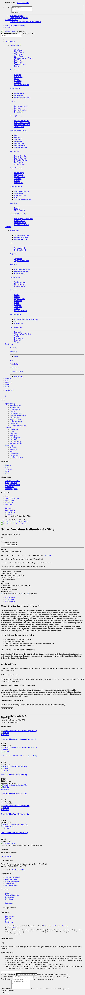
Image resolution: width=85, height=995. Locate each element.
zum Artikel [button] (5, 735)
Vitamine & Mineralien (18, 416)
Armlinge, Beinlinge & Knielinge (26, 319)
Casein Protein (19, 56)
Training (8, 918)
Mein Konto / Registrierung (15, 25)
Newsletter (9, 502)
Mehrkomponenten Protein (23, 58)
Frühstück (13, 450)
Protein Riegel (19, 173)
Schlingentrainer (20, 282)
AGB (7, 496)
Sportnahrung (10, 41)
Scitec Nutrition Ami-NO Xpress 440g (15, 814)
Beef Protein (18, 60)
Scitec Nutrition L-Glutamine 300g (14, 793)
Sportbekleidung (15, 442)
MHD (7, 384)
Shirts (16, 321)
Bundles (17, 208)
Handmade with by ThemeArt (59, 926)
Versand (48, 555)
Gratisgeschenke (11, 483)
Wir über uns (9, 487)
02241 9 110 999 (23, 3)
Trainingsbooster (15, 414)
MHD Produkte (19, 210)
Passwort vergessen (16, 16)
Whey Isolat (18, 54)
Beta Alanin (18, 77)
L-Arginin (17, 75)
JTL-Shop (15, 928)
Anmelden (15, 12)
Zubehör (8, 227)
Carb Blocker (19, 193)
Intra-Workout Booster (22, 123)
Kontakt (8, 27)
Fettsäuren (17, 137)
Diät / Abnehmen (16, 422)
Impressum (9, 504)
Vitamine (17, 139)
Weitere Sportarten (20, 311)
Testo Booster (19, 127)
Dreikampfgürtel (20, 250)
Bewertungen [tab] (10, 601)
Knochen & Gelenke (21, 225)
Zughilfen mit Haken (21, 261)
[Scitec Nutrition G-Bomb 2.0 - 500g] (14, 522)
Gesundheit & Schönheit (18, 426)
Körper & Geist (19, 221)
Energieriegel (18, 175)
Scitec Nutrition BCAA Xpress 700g (14, 833)
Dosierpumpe (19, 338)
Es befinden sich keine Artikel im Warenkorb (25, 22)
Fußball (16, 295)
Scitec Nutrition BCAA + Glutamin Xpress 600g (19, 756)
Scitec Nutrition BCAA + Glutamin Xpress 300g (19, 739)
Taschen (17, 336)
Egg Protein (18, 62)
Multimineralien (19, 145)
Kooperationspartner (12, 485)
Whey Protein (19, 52)
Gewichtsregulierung (21, 191)
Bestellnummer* (6, 979)
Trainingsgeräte (15, 438)
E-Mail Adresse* (7, 977)
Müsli (16, 356)
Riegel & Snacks (15, 420)
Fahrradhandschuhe (21, 237)
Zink (15, 135)
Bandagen (13, 436)
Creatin (12, 412)
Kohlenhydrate (15, 410)
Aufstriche (17, 179)
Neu (6, 380)
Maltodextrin (18, 95)
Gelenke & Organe (20, 147)
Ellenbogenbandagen (21, 271)
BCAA (16, 79)
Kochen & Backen (16, 458)
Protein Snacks (19, 177)
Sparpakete (13, 424)
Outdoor (17, 309)
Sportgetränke (14, 418)
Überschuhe (18, 323)
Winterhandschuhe (20, 239)
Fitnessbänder (19, 284)
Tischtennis (18, 307)
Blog (7, 386)
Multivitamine (19, 143)
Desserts (17, 181)
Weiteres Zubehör (16, 444)
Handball (17, 305)
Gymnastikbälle (19, 286)
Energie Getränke (20, 158)
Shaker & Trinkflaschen (22, 334)
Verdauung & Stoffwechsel (23, 219)
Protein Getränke (20, 156)
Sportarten (13, 440)
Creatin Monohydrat (21, 106)
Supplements (9, 916)
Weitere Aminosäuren (21, 85)
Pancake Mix (18, 183)
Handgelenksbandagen (22, 269)
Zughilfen (13, 434)
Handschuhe (14, 430)
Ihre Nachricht (6, 989)
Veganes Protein (19, 64)
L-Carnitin (17, 81)
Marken (8, 378)
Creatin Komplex (20, 110)
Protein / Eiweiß (15, 406)
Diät (15, 197)
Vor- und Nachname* (8, 974)
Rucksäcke (18, 332)
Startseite (8, 508)
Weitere (16, 342)
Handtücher (18, 340)
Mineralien (18, 141)
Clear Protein (18, 50)
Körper (7, 920)
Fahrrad (17, 297)
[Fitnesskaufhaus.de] (8, 31)
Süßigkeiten (14, 456)
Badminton (18, 301)
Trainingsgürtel (19, 248)
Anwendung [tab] (9, 599)
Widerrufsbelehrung (12, 498)
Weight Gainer (19, 93)
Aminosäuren (14, 408)
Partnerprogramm (11, 489)
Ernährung (9, 344)
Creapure (17, 108)
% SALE (8, 382)
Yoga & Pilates (19, 299)
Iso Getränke (18, 162)
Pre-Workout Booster (21, 121)
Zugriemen (18, 259)
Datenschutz (9, 500)
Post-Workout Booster (22, 125)
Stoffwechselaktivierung (22, 199)
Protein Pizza (18, 376)
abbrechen (5, 993)
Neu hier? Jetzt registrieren (19, 18)
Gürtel (12, 432)
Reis (11, 452)
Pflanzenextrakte (20, 223)
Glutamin (17, 83)
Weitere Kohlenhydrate (22, 97)
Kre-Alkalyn (18, 112)
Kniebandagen (19, 273)
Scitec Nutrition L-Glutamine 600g (14, 775)
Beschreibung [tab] (10, 597)
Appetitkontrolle (20, 195)
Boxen (16, 303)
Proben (16, 66)
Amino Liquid (19, 164)
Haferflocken (14, 454)
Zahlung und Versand (12, 481)
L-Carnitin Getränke (21, 160)
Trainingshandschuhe (21, 235)
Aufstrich (13, 448)
